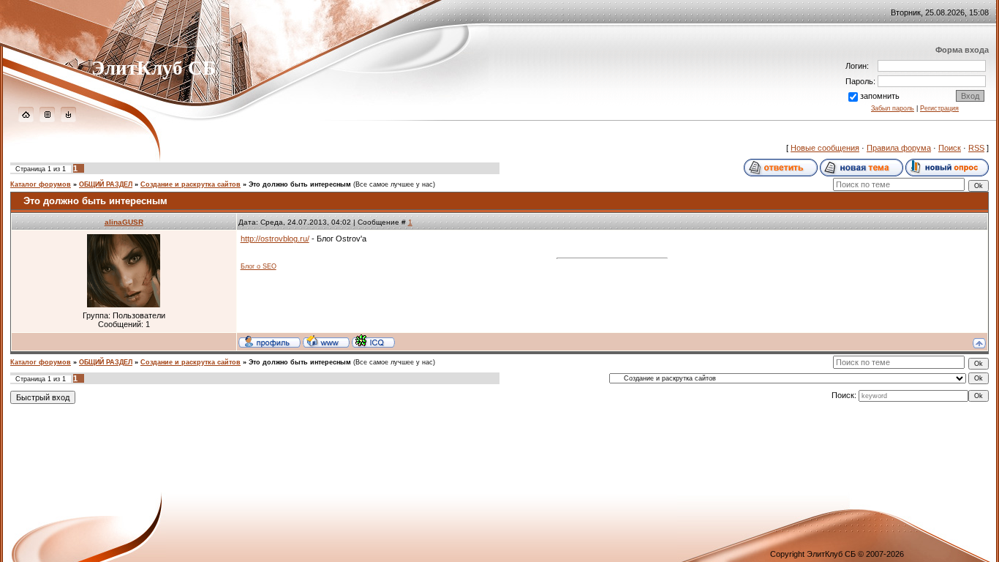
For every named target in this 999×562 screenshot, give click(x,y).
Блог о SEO (258, 266)
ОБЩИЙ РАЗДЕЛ (105, 184)
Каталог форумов (40, 184)
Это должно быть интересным (300, 184)
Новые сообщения (825, 147)
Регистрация (939, 108)
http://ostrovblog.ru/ (275, 238)
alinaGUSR (124, 222)
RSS (976, 147)
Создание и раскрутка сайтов (190, 184)
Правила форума (899, 147)
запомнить (880, 95)
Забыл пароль (892, 108)
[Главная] (26, 119)
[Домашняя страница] (326, 341)
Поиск (949, 147)
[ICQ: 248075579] (373, 341)
